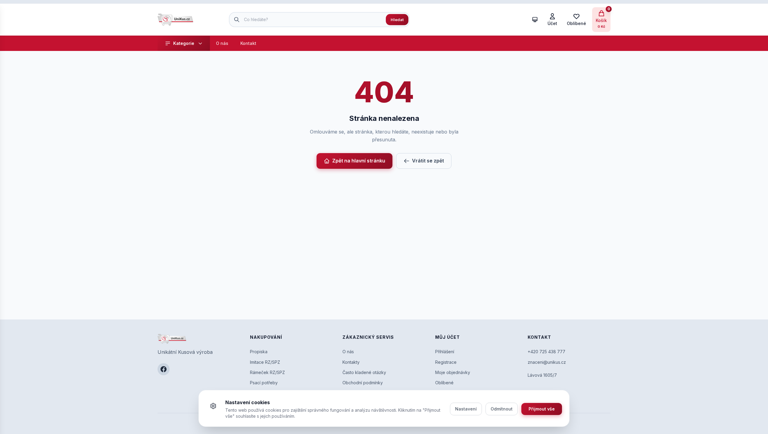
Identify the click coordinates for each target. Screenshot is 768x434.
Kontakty (351, 362)
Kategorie (183, 43)
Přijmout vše (542, 408)
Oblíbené (444, 382)
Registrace (446, 362)
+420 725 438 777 (546, 351)
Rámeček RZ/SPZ (267, 372)
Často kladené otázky (364, 372)
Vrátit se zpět (428, 161)
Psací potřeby (264, 382)
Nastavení (466, 408)
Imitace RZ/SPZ (265, 362)
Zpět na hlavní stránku (358, 161)
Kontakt (248, 43)
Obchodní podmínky (362, 382)
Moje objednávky (452, 372)
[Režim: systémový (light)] (535, 19)
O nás (222, 43)
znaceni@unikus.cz (547, 362)
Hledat (397, 19)
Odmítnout (502, 408)
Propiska (258, 351)
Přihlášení (444, 351)
